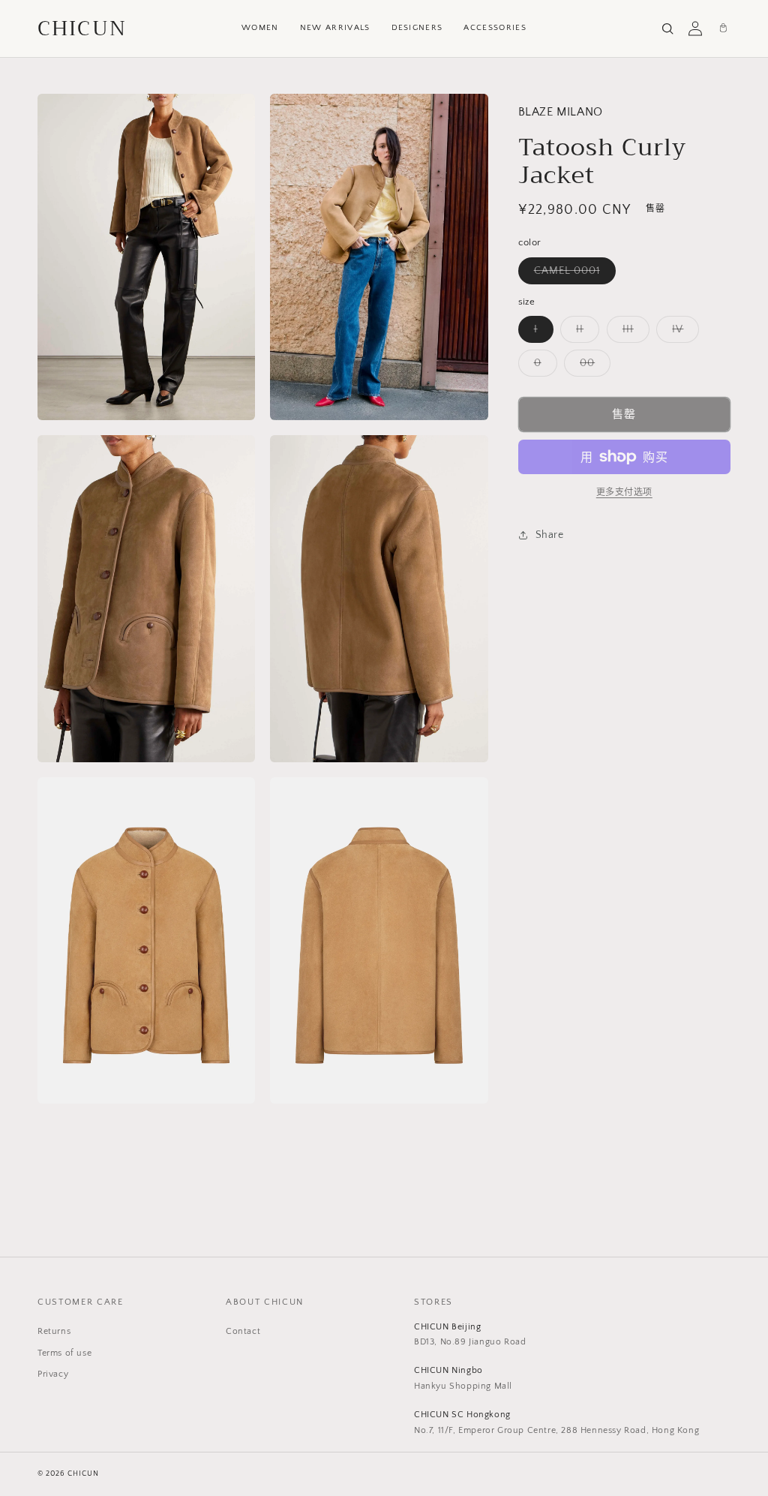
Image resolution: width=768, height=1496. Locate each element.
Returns (54, 1331)
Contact (243, 1331)
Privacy (53, 1374)
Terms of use (65, 1353)
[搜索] (667, 28)
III (633, 333)
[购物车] (723, 28)
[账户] (695, 28)
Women (260, 27)
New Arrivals (335, 27)
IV (683, 333)
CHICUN (82, 28)
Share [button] (550, 535)
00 (592, 366)
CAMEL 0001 (572, 274)
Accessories (495, 27)
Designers (417, 27)
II (585, 333)
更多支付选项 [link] (624, 492)
